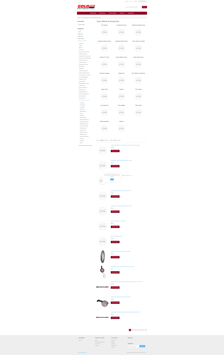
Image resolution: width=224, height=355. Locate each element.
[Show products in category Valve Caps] (138, 112)
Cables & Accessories (83, 53)
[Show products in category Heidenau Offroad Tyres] (138, 32)
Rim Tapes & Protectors (84, 136)
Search (96, 340)
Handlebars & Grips (82, 79)
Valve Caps (82, 109)
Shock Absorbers (82, 98)
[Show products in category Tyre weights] (121, 112)
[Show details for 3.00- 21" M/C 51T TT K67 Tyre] (102, 226)
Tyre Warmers (82, 104)
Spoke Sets (82, 140)
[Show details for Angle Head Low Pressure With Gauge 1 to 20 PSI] (102, 271)
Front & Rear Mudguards (83, 77)
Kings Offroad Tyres (83, 132)
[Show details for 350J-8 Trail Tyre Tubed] (102, 241)
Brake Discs (102, 13)
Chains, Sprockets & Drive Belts (85, 58)
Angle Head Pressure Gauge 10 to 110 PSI (121, 296)
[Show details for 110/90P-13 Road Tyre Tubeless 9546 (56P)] (102, 180)
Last (146, 330)
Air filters (80, 45)
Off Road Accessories (83, 91)
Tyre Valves (82, 102)
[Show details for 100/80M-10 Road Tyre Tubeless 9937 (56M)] (102, 165)
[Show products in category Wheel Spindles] (104, 128)
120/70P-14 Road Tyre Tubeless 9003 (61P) (121, 190)
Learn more (112, 181)
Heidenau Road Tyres (84, 123)
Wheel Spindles (83, 111)
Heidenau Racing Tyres (84, 121)
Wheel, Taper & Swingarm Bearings (85, 145)
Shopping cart (114, 345)
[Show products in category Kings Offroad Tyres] (121, 64)
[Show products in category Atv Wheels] (104, 32)
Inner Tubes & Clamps (84, 125)
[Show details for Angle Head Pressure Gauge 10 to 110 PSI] (102, 302)
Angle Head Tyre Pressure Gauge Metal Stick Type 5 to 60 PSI (125, 312)
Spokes (81, 142)
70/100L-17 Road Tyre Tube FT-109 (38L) (120, 251)
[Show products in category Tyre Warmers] (104, 112)
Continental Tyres (83, 117)
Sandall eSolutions (83, 352)
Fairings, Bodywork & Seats (84, 72)
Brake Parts (81, 49)
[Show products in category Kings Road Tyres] (138, 64)
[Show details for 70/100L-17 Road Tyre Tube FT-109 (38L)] (102, 256)
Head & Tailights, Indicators (84, 83)
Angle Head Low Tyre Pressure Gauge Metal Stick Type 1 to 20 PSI (126, 281)
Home (79, 17)
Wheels (81, 113)
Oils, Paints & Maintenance (84, 93)
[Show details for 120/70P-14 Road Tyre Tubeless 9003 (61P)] (102, 196)
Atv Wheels (82, 115)
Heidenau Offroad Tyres (84, 119)
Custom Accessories (83, 62)
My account (113, 340)
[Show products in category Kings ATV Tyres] (104, 64)
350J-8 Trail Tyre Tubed (116, 236)
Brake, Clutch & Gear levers (84, 51)
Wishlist (112, 347)
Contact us (97, 345)
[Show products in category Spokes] (121, 96)
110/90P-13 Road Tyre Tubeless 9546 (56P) (121, 175)
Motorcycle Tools (82, 89)
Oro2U (79, 31)
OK (112, 179)
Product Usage (81, 24)
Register (126, 1)
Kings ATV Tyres (83, 130)
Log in (131, 1)
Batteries (80, 47)
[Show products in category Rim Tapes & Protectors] (138, 80)
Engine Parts (81, 68)
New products (97, 343)
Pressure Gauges (83, 128)
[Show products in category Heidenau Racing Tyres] (104, 48)
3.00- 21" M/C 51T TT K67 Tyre (118, 221)
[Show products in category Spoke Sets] (104, 96)
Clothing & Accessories (83, 60)
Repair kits (82, 138)
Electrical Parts (82, 66)
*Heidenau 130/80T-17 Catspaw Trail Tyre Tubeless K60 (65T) (125, 145)
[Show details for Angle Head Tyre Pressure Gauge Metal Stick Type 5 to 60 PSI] (102, 317)
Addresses (113, 343)
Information (131, 13)
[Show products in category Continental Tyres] (121, 32)
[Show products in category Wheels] (121, 128)
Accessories (81, 43)
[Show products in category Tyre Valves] (138, 96)
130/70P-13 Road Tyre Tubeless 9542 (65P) (121, 205)
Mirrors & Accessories (83, 87)
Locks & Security (82, 85)
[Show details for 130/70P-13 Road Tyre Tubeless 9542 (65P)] (102, 211)
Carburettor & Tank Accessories (85, 56)
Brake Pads (93, 13)
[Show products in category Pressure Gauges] (104, 80)
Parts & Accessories (85, 17)
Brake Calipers (112, 13)
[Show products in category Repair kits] (121, 80)
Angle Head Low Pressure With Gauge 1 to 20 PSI (122, 266)
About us (122, 13)
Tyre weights (82, 107)
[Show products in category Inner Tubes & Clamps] (138, 48)
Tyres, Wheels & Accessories (84, 100)
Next (143, 330)
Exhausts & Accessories (83, 70)
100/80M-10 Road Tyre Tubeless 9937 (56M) (121, 160)
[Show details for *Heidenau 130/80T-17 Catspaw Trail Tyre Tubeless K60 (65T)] (102, 150)
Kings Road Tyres (83, 134)
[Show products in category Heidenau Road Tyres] (121, 48)
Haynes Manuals (82, 81)
